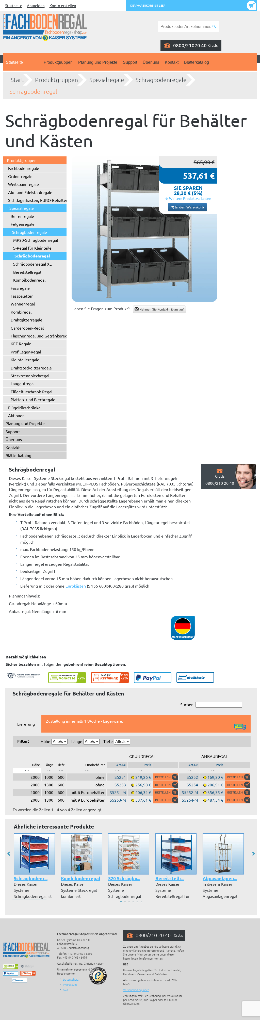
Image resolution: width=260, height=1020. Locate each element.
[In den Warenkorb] (165, 777)
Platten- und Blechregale (33, 399)
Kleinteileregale (25, 359)
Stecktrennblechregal (30, 375)
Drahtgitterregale (26, 319)
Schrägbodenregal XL (32, 263)
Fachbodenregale (23, 168)
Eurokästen (76, 585)
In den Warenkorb (189, 207)
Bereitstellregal (27, 271)
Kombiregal (21, 311)
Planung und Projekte (97, 62)
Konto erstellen (63, 5)
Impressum (70, 984)
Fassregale (20, 287)
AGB (65, 989)
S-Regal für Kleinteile (32, 247)
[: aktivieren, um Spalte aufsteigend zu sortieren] (48, 770)
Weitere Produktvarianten (190, 198)
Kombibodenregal (29, 279)
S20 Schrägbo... (124, 878)
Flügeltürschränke (24, 407)
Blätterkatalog (196, 62)
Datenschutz (70, 979)
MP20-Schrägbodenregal (35, 239)
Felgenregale (23, 223)
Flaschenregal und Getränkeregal (40, 335)
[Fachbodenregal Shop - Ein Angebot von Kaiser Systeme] (45, 26)
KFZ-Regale (21, 343)
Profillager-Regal (26, 351)
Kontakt (171, 62)
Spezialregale (106, 79)
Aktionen (16, 415)
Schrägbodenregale (161, 79)
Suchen (186, 704)
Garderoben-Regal (27, 327)
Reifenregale (22, 216)
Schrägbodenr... (30, 878)
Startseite (13, 5)
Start (17, 79)
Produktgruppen (58, 62)
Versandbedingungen (136, 990)
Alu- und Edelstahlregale (30, 192)
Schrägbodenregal (33, 91)
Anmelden (36, 5)
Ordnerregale (20, 176)
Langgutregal (23, 383)
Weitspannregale (23, 184)
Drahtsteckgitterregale (31, 367)
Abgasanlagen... (220, 878)
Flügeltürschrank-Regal (31, 391)
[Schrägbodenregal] (144, 229)
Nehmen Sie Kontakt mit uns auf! (161, 309)
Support (130, 62)
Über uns (151, 62)
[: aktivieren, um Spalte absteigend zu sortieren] (27, 770)
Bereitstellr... (169, 878)
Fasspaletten (22, 295)
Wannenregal (23, 303)
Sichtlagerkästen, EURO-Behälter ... (40, 200)
